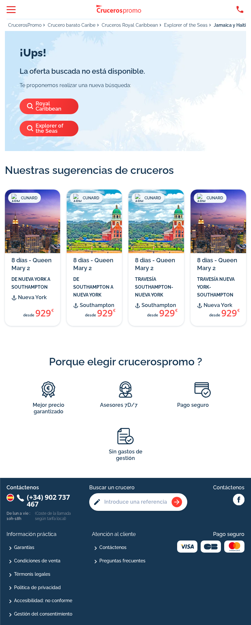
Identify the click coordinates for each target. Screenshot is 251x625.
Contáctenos (112, 547)
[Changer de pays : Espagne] (10, 497)
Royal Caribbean (48, 106)
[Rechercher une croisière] (177, 502)
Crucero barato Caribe (71, 25)
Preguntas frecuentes (122, 560)
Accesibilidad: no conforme (43, 600)
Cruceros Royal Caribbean (130, 25)
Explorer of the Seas (186, 25)
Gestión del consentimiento (43, 614)
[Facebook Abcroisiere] (238, 500)
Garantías (24, 547)
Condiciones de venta (37, 560)
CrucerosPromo (25, 25)
